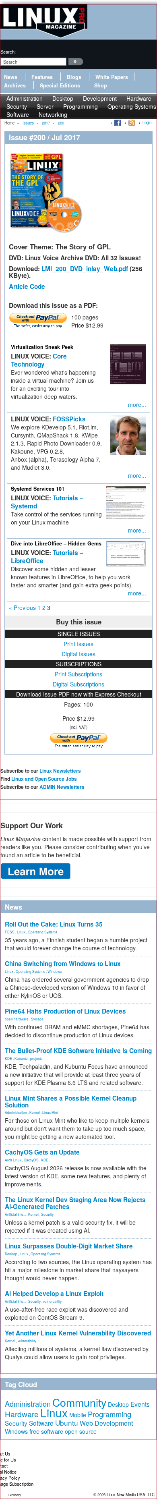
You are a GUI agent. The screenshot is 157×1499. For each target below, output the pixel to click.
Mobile (77, 1415)
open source (81, 1431)
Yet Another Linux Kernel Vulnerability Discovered (78, 1333)
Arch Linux (13, 1159)
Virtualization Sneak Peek (42, 346)
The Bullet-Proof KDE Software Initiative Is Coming (78, 1050)
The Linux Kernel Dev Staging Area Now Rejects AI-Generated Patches (75, 1203)
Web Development (106, 1423)
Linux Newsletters (60, 770)
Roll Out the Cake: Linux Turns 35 (54, 924)
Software (17, 114)
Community (79, 1402)
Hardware (22, 1414)
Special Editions (60, 85)
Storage (37, 1018)
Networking (53, 114)
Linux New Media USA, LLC (131, 1494)
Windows (55, 971)
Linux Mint (50, 1112)
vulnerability (52, 1301)
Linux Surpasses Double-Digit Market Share (69, 1246)
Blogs (74, 77)
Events (140, 1403)
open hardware (17, 1018)
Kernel (34, 1112)
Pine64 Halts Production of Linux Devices (65, 1011)
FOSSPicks (69, 419)
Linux (21, 931)
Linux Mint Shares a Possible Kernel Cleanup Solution (70, 1101)
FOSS (9, 931)
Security (47, 1214)
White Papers (111, 77)
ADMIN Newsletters (62, 786)
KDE (8, 1058)
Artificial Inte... (15, 1214)
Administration (16, 1112)
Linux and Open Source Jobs (44, 778)
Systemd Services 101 (37, 488)
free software (46, 1431)
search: (8, 51)
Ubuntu (66, 1423)
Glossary (14, 1495)
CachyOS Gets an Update (42, 1152)
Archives (15, 85)
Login (147, 122)
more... (137, 404)
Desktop (11, 1253)
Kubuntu (21, 1058)
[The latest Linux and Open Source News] (131, 122)
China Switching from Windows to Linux (63, 963)
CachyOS (31, 1159)
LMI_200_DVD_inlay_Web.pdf (84, 268)
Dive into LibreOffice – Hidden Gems (56, 543)
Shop (100, 85)
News (10, 77)
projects (36, 1058)
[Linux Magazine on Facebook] (117, 122)
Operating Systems (131, 106)
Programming (80, 106)
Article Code (27, 286)
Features (42, 77)
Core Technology (39, 360)
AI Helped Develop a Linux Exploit (54, 1293)
